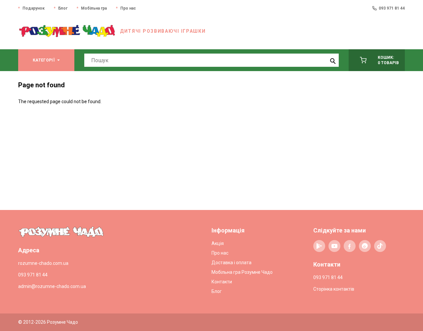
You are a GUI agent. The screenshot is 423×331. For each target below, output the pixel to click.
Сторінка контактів (333, 289)
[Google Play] (319, 246)
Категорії (44, 60)
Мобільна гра (94, 8)
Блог (62, 8)
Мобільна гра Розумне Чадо (242, 272)
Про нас (128, 8)
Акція (218, 243)
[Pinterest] (365, 246)
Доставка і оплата (231, 262)
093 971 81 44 (392, 8)
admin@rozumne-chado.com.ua (52, 286)
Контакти (222, 281)
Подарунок (33, 8)
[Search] (332, 60)
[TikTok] (380, 246)
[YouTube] (334, 246)
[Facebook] (350, 246)
